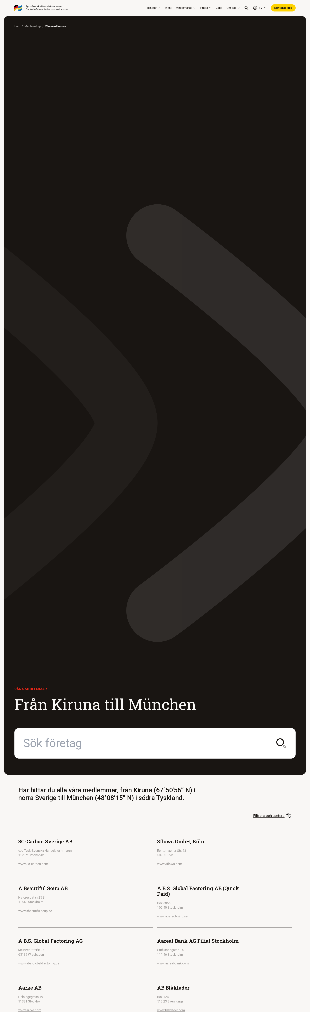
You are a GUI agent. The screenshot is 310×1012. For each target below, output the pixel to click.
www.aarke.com (29, 1010)
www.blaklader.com (171, 1010)
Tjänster (152, 8)
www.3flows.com (169, 864)
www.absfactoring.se (172, 916)
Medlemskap (184, 8)
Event (168, 8)
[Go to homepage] (41, 8)
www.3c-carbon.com (33, 864)
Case (219, 8)
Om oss (231, 8)
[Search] (246, 8)
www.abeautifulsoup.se (35, 911)
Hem (17, 26)
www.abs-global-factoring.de (38, 963)
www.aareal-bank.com (173, 963)
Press (204, 8)
